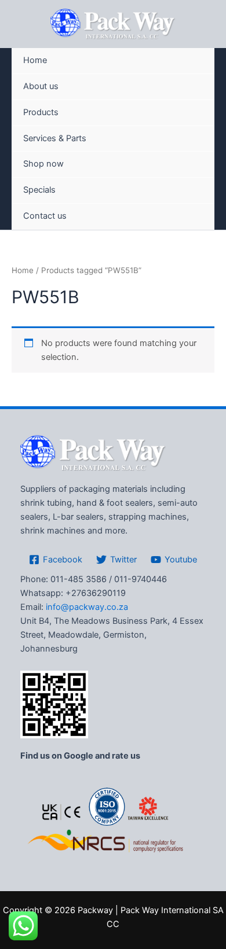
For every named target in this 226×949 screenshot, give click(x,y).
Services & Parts (54, 138)
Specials (39, 190)
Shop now (43, 164)
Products (41, 112)
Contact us (45, 216)
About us (41, 86)
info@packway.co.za (87, 607)
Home (35, 60)
